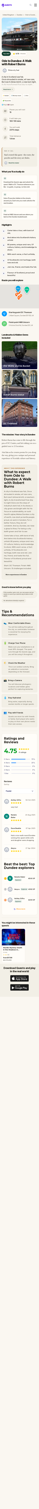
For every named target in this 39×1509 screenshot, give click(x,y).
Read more (7, 89)
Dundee (19, 15)
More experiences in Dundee (16, 575)
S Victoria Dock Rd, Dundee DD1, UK (21, 325)
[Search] (31, 5)
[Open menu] (35, 5)
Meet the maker (14, 163)
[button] (19, 34)
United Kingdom (8, 15)
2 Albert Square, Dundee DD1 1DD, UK (21, 315)
